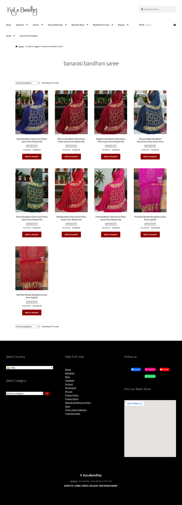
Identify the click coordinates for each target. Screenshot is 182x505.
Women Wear (78, 24)
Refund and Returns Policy (78, 402)
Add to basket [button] (32, 156)
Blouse (121, 24)
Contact (69, 384)
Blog (67, 376)
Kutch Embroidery (29, 35)
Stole (8, 35)
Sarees (36, 24)
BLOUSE (94, 485)
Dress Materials (55, 24)
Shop (8, 24)
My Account (70, 387)
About (68, 369)
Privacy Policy (71, 395)
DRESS (85, 485)
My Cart (69, 391)
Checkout (69, 380)
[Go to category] (47, 393)
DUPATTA (68, 485)
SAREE (78, 485)
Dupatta (20, 24)
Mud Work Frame (101, 24)
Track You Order (72, 413)
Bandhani (69, 373)
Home (21, 46)
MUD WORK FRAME (108, 485)
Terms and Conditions (75, 409)
